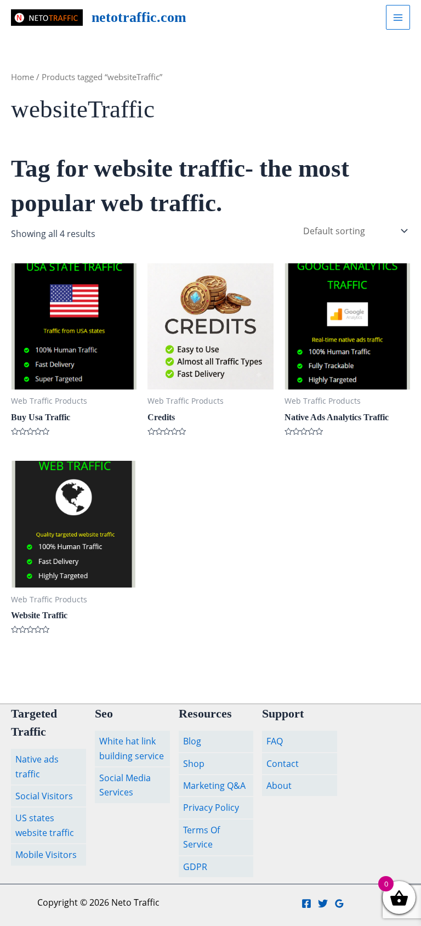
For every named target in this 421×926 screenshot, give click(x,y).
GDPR (195, 867)
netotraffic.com (139, 17)
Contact (282, 764)
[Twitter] (323, 903)
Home (22, 76)
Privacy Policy (211, 807)
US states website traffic (44, 825)
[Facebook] (306, 903)
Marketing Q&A (214, 786)
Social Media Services (125, 785)
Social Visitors (44, 796)
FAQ (274, 741)
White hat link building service (131, 748)
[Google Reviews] (339, 903)
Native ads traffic (37, 766)
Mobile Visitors (46, 855)
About (279, 786)
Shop (193, 764)
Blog (192, 741)
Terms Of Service (201, 837)
